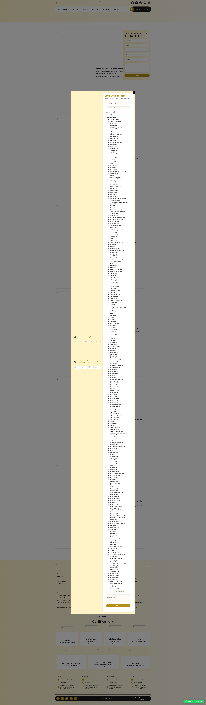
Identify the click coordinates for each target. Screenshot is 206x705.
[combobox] (110, 112)
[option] (120, 119)
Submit (117, 605)
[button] (193, 701)
